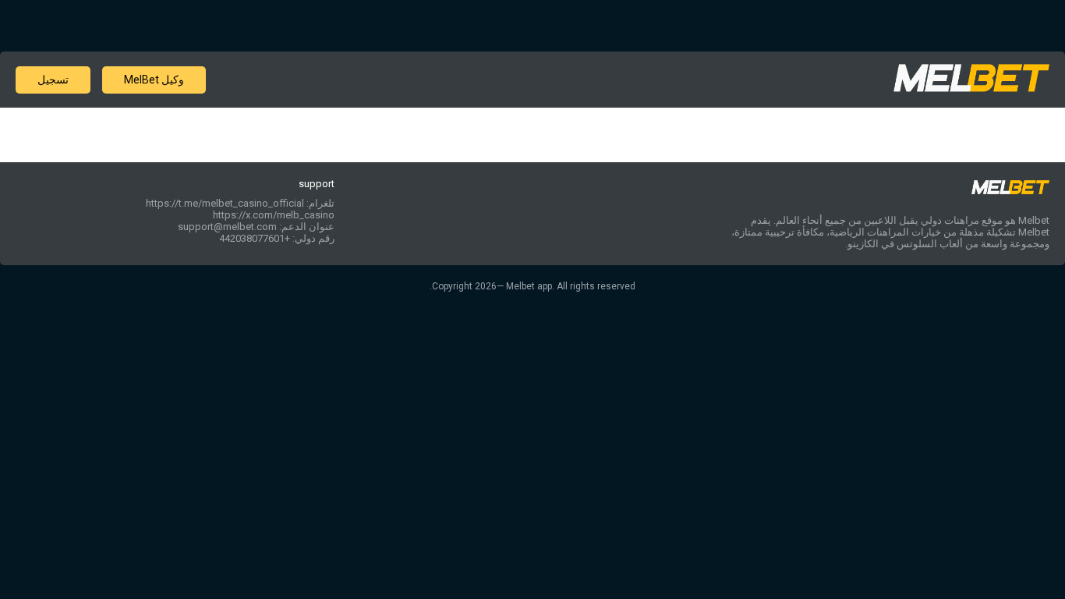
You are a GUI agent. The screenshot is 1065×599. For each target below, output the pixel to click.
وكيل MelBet (154, 79)
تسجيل (53, 79)
